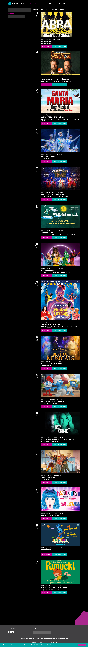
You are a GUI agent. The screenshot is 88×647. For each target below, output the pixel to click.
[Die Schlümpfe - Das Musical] (60, 397)
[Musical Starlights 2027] (60, 359)
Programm (33, 3)
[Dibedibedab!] (60, 545)
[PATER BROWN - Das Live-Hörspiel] (60, 75)
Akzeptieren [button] (82, 644)
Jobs (67, 638)
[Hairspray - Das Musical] (60, 511)
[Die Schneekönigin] (60, 152)
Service (43, 3)
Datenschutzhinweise (26, 638)
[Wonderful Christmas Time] (60, 190)
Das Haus (52, 3)
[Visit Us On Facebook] (9, 633)
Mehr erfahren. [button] (66, 644)
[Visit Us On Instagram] (12, 633)
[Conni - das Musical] (60, 473)
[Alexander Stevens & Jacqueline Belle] (60, 435)
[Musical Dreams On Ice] (60, 320)
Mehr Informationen (60, 46)
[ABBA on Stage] (60, 37)
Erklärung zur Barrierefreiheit (42, 638)
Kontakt (62, 638)
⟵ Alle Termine (12, 13)
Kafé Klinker (62, 3)
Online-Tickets (46, 46)
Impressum (56, 638)
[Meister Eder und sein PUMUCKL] (60, 583)
